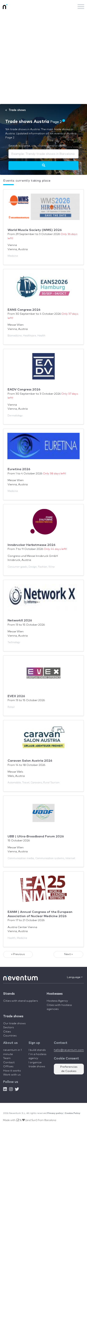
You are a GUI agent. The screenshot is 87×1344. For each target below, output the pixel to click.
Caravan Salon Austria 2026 (30, 760)
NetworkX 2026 (20, 620)
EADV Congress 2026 (24, 389)
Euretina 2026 (19, 469)
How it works (12, 1070)
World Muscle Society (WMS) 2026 (35, 230)
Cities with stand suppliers (20, 1001)
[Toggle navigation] (80, 6)
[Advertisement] (43, 58)
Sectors (8, 1027)
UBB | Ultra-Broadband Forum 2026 (36, 836)
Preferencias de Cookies (68, 1069)
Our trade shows (14, 1023)
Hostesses (55, 993)
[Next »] (43, 165)
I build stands (37, 1050)
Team (7, 1058)
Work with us (11, 1074)
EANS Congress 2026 (24, 309)
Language (74, 977)
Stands (9, 993)
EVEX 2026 (16, 696)
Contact (9, 1062)
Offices (8, 1066)
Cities (7, 1031)
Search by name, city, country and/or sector (37, 145)
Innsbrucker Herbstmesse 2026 (31, 545)
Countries (9, 1035)
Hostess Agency (57, 1001)
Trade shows (13, 1016)
